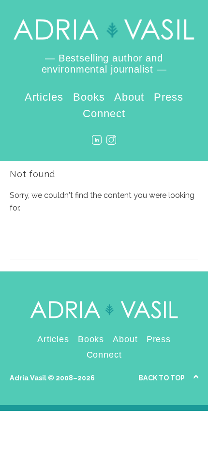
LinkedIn (97, 140)
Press (168, 97)
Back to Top (161, 378)
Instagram (111, 140)
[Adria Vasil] (104, 29)
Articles (44, 97)
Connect (104, 113)
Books (89, 97)
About (129, 97)
